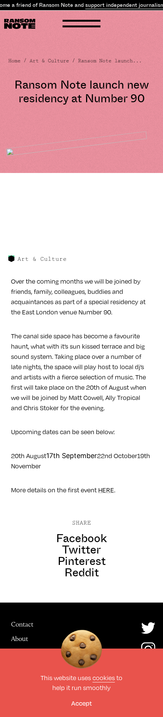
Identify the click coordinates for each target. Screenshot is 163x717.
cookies (103, 677)
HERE (106, 489)
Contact (22, 624)
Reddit (81, 572)
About (19, 639)
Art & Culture (49, 61)
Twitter (81, 549)
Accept (81, 703)
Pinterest (82, 561)
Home (14, 61)
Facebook (81, 538)
